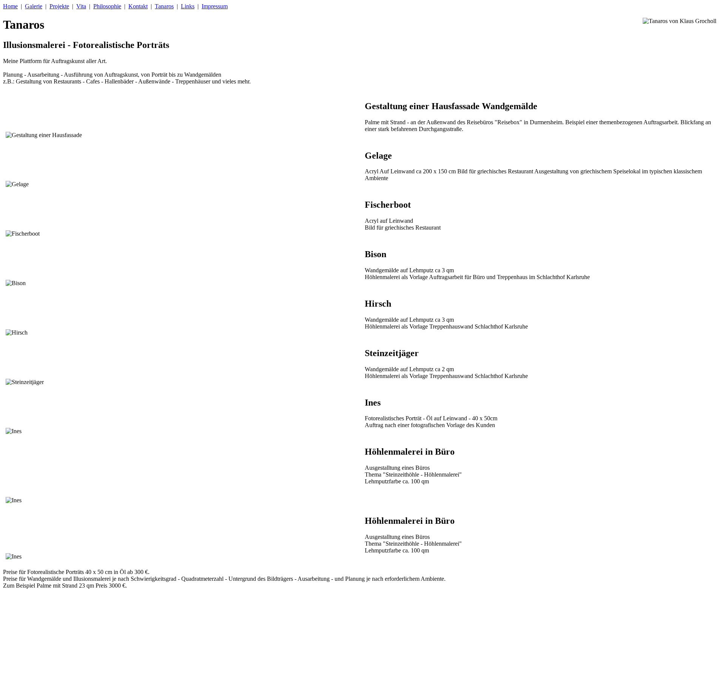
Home (10, 6)
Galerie (33, 6)
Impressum (215, 6)
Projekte (59, 6)
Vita (81, 6)
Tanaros (164, 6)
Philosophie (107, 6)
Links (187, 6)
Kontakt (138, 6)
